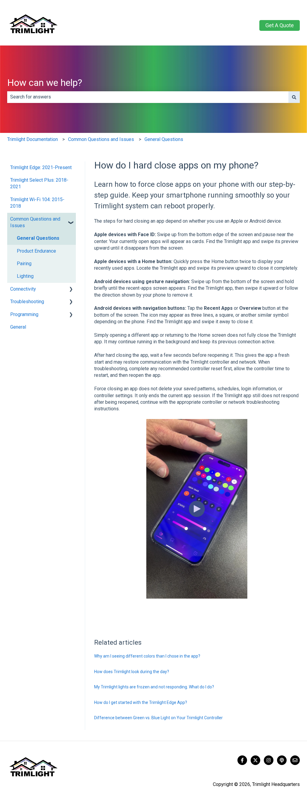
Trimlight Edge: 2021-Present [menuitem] (41, 167)
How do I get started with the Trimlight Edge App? (140, 702)
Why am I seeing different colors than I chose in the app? (147, 656)
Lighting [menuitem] (25, 276)
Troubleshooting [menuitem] (27, 301)
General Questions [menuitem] (38, 238)
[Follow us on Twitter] (255, 760)
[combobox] (147, 97)
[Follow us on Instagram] (268, 760)
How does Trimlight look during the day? (131, 671)
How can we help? (44, 82)
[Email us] (295, 760)
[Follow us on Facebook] (242, 760)
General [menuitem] (18, 327)
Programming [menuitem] (24, 314)
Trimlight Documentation (32, 139)
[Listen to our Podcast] (282, 760)
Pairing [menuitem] (24, 263)
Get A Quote (279, 25)
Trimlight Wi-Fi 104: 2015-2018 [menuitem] (37, 203)
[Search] (294, 97)
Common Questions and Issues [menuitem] (35, 222)
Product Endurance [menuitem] (36, 251)
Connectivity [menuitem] (23, 289)
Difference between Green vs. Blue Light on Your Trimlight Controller (158, 717)
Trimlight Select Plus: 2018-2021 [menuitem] (39, 183)
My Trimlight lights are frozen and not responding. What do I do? (154, 686)
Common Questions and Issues (101, 139)
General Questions (164, 139)
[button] (71, 219)
